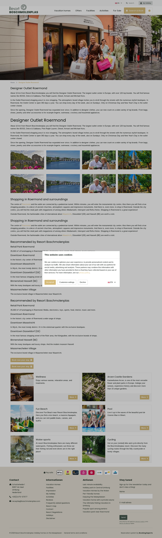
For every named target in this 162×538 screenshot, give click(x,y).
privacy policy (84, 273)
